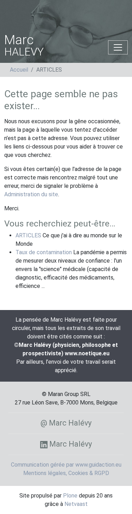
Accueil (19, 69)
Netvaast (76, 504)
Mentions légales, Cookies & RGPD (66, 473)
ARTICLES (28, 235)
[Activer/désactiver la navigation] (118, 47)
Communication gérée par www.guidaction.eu (66, 464)
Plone (70, 495)
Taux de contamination (43, 252)
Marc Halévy (70, 444)
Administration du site (31, 194)
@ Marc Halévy (66, 423)
